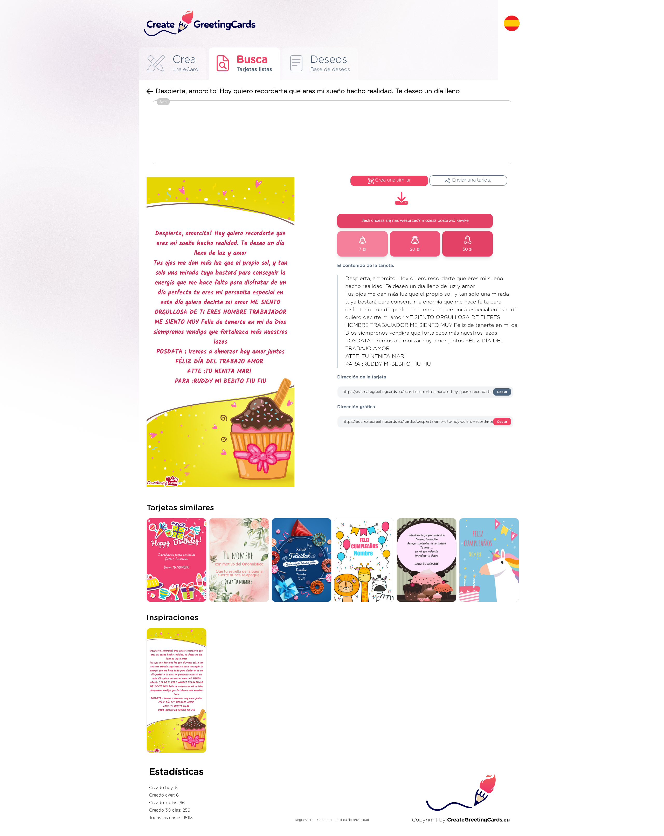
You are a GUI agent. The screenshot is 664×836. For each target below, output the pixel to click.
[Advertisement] (332, 133)
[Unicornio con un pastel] (490, 560)
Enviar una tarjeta (472, 180)
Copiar (502, 391)
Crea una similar (393, 180)
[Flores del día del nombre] (240, 560)
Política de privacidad (352, 819)
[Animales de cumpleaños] (365, 560)
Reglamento (304, 819)
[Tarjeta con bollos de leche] (428, 560)
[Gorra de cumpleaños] (303, 560)
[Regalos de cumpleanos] (178, 560)
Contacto (324, 819)
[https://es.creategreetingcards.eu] (320, 23)
